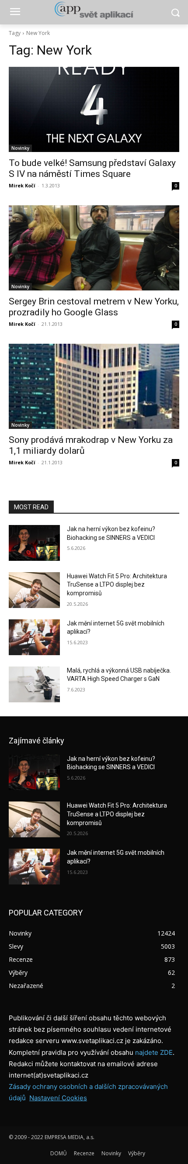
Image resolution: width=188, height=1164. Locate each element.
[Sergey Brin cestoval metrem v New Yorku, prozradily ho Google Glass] (94, 247)
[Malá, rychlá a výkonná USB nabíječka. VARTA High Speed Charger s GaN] (34, 684)
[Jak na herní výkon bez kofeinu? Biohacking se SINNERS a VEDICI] (34, 543)
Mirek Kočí (22, 185)
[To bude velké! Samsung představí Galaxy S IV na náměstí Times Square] (94, 109)
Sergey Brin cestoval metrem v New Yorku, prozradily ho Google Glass (94, 307)
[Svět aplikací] (94, 10)
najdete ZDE (154, 1052)
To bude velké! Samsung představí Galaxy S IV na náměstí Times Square (92, 168)
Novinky (20, 148)
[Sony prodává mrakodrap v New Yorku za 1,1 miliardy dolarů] (94, 386)
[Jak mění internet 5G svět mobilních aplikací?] (34, 637)
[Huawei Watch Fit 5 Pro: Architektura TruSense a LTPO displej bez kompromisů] (34, 590)
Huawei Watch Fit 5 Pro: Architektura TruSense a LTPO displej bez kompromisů (117, 585)
